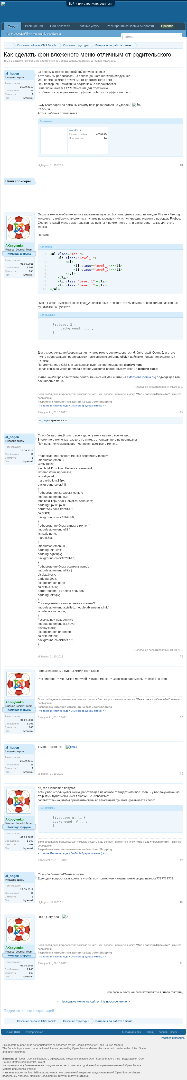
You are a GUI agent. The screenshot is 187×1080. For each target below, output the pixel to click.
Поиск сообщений (17, 33)
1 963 (30, 267)
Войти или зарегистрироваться (90, 3)
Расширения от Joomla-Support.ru (130, 26)
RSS (181, 1032)
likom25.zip (75, 130)
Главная (163, 1032)
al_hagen (96, 60)
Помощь (150, 1032)
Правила (167, 26)
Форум (13, 26)
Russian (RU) (12, 1032)
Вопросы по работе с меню (41, 60)
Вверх (174, 1032)
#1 (181, 165)
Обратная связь (132, 1032)
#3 (181, 656)
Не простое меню (114, 1001)
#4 (181, 717)
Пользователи (60, 26)
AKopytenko (45, 412)
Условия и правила (173, 1037)
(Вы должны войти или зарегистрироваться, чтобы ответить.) (145, 992)
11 (32, 90)
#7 (181, 902)
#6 (181, 860)
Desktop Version (33, 1032)
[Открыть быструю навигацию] (180, 45)
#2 (181, 412)
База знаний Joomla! (39, 33)
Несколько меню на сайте (79, 1001)
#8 (181, 963)
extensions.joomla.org (141, 377)
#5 (181, 773)
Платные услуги (88, 26)
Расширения (34, 26)
